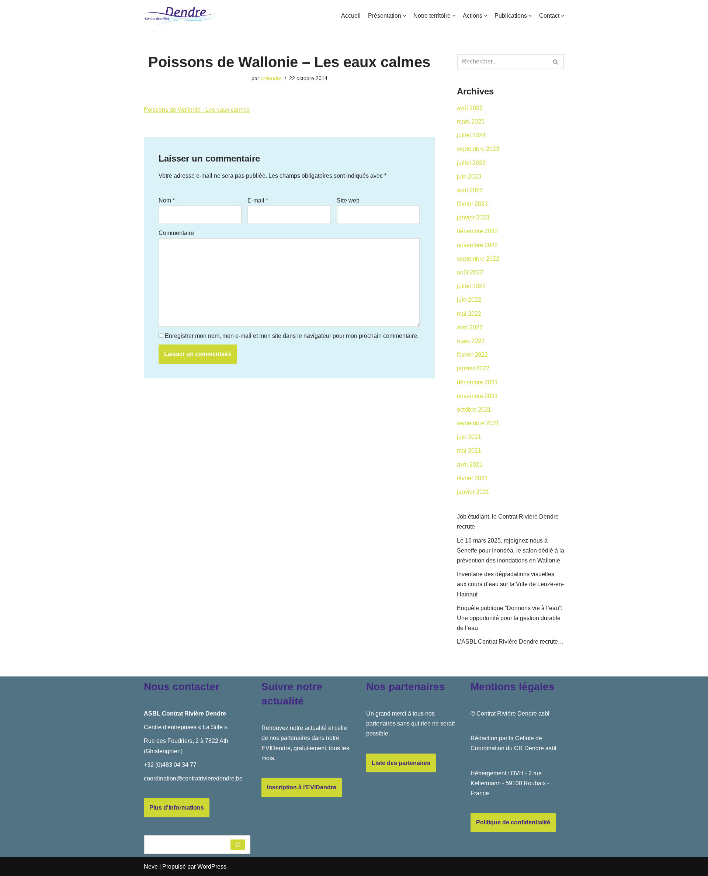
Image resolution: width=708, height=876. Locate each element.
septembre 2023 (478, 149)
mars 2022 (471, 341)
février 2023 (472, 204)
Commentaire (176, 233)
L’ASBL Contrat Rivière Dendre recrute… (510, 641)
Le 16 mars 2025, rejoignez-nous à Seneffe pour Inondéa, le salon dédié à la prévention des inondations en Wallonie (510, 550)
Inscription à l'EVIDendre (301, 787)
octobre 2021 (474, 409)
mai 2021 (469, 450)
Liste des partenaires (401, 763)
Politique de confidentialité (513, 822)
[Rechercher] (556, 61)
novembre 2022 (477, 245)
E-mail (257, 200)
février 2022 (472, 355)
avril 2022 (470, 327)
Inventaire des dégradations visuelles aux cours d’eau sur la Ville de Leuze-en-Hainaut (510, 584)
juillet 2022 (471, 286)
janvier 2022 (473, 368)
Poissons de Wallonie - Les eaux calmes (197, 110)
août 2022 (470, 272)
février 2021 (472, 478)
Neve (151, 866)
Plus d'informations (176, 807)
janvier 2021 (473, 492)
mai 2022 (469, 314)
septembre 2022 (478, 259)
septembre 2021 (478, 423)
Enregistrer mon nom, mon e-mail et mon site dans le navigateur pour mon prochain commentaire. (292, 336)
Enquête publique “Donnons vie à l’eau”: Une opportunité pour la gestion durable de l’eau (509, 618)
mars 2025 (471, 121)
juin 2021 (469, 437)
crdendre (271, 78)
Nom (167, 200)
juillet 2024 (471, 135)
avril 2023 (470, 190)
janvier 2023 (473, 217)
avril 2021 (470, 464)
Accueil (351, 16)
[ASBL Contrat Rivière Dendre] (181, 16)
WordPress (211, 866)
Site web (348, 200)
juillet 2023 (471, 163)
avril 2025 (470, 108)
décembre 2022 (477, 231)
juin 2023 (469, 176)
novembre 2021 (477, 396)
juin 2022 (469, 300)
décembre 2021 (477, 382)
